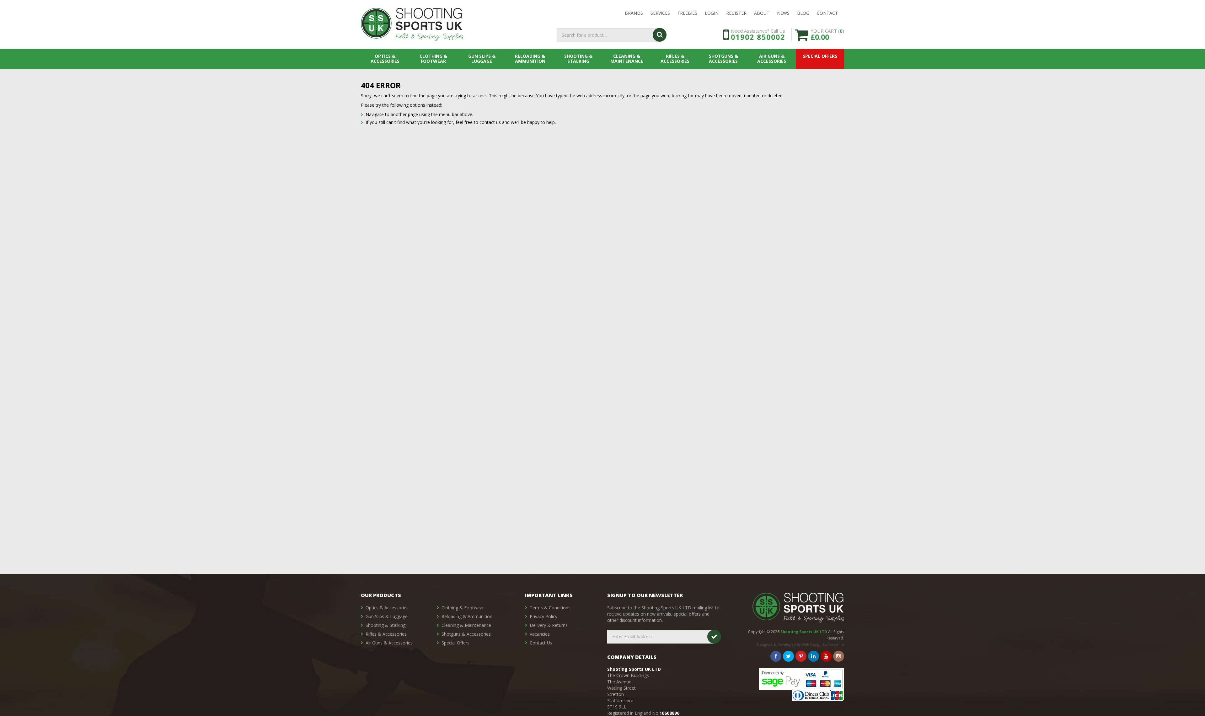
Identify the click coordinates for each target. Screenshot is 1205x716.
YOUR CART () (827, 34)
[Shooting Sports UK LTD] (412, 24)
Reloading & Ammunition (530, 58)
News (783, 13)
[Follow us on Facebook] (775, 656)
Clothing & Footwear (433, 58)
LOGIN (712, 13)
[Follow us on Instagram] (838, 656)
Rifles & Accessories (675, 58)
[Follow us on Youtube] (826, 656)
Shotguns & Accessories (723, 58)
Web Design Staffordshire (823, 644)
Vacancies (540, 634)
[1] (714, 637)
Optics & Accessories (385, 58)
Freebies (687, 13)
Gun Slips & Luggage (481, 58)
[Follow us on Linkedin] (813, 656)
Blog (803, 13)
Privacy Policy (543, 616)
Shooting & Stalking (578, 58)
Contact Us (541, 643)
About (761, 13)
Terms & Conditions (550, 608)
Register (736, 13)
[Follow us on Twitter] (788, 656)
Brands (634, 13)
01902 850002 (758, 37)
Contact (827, 13)
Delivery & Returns (549, 625)
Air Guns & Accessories (771, 58)
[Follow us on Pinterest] (800, 656)
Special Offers (820, 56)
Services (660, 13)
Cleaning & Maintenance (626, 58)
